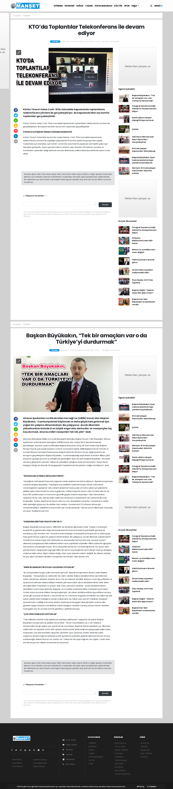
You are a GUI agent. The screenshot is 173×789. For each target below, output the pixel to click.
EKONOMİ (69, 5)
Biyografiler (145, 750)
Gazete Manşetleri (122, 774)
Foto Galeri (71, 740)
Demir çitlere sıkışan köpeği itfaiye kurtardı (143, 119)
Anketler (144, 746)
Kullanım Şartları (40, 759)
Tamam (152, 786)
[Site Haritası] (40, 750)
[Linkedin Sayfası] (30, 750)
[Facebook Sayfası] (12, 750)
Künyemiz (70, 759)
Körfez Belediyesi (103, 5)
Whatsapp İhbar (40, 763)
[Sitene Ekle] (44, 750)
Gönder (105, 205)
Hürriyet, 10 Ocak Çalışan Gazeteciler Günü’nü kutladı (143, 171)
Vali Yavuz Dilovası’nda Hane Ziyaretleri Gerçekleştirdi (143, 139)
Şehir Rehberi (120, 770)
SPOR (127, 5)
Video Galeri (71, 744)
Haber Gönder (39, 766)
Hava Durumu (121, 743)
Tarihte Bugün (121, 760)
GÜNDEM (58, 5)
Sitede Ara (145, 743)
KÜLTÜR (118, 5)
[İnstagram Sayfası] (22, 750)
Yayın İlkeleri (17, 763)
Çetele (135, 129)
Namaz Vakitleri (121, 750)
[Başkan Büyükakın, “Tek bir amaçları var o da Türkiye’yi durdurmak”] (63, 384)
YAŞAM (89, 5)
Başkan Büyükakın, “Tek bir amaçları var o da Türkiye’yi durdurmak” (143, 98)
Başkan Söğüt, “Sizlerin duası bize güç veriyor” (143, 291)
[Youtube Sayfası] (26, 750)
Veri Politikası (17, 766)
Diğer (134, 5)
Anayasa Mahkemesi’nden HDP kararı (142, 241)
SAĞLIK (79, 5)
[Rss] (35, 750)
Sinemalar (119, 763)
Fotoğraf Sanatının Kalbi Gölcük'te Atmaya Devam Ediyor (144, 109)
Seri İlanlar (119, 767)
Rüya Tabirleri (146, 753)
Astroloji (144, 757)
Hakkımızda (16, 759)
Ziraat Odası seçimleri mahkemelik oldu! (142, 271)
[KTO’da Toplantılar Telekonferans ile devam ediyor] (63, 75)
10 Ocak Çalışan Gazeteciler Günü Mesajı (143, 149)
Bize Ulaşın (70, 764)
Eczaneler (119, 753)
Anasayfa (17, 15)
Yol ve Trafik (120, 746)
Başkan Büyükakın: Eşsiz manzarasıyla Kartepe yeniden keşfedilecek (143, 160)
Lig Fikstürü (119, 757)
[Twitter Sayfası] (17, 750)
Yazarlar (69, 749)
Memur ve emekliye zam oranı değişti (143, 251)
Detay (141, 786)
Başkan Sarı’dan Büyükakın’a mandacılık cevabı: (143, 302)
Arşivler (69, 754)
